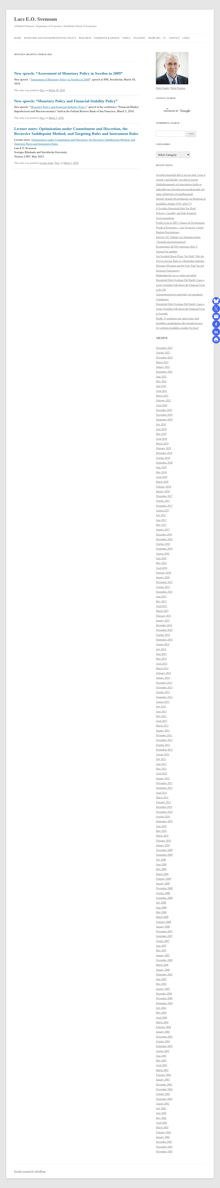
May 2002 (161, 1118)
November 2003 (164, 1036)
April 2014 (161, 663)
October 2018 (163, 457)
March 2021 (162, 395)
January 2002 (163, 1137)
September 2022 (164, 371)
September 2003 (164, 1046)
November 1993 (164, 1151)
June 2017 (161, 520)
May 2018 (161, 472)
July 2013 (161, 706)
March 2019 (162, 443)
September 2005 (164, 974)
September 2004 (164, 1003)
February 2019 (163, 448)
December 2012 (164, 735)
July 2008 (161, 902)
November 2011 (164, 783)
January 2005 (163, 988)
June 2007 (161, 945)
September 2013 (164, 697)
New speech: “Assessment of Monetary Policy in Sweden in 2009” (68, 73)
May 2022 (161, 381)
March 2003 (162, 1070)
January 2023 (163, 367)
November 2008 (164, 888)
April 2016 (161, 568)
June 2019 (161, 429)
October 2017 (163, 500)
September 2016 (164, 548)
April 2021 (161, 391)
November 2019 (164, 414)
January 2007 (163, 955)
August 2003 (162, 1051)
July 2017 (161, 515)
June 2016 (161, 558)
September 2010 (164, 821)
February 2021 (163, 400)
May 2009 (161, 869)
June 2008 (161, 907)
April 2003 (161, 1065)
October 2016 (163, 544)
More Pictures (178, 88)
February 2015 (163, 615)
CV (164, 38)
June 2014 (161, 654)
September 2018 (164, 462)
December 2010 (164, 807)
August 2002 (162, 1103)
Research (85, 38)
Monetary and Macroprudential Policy (50, 38)
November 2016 (164, 539)
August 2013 (162, 701)
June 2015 (161, 596)
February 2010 (163, 840)
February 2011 (163, 802)
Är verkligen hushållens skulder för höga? (177, 327)
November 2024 (164, 357)
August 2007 (162, 941)
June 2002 (161, 1113)
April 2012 (161, 773)
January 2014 (163, 677)
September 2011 (164, 787)
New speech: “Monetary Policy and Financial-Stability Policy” (66, 101)
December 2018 (164, 453)
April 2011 (161, 792)
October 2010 (163, 816)
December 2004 (164, 993)
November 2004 (164, 998)
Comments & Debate (107, 38)
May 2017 (161, 524)
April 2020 (161, 405)
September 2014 (164, 639)
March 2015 (162, 610)
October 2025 (163, 352)
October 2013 (163, 692)
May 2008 (161, 912)
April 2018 (161, 477)
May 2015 (161, 601)
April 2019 (161, 438)
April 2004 (161, 1017)
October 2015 (163, 587)
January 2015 (163, 620)
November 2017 (164, 496)
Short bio (154, 38)
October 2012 (163, 745)
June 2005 (161, 979)
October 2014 (163, 634)
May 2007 (161, 950)
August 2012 (162, 754)
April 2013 (161, 720)
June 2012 (161, 764)
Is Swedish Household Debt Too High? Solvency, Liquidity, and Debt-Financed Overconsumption (176, 213)
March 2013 (162, 725)
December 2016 (164, 534)
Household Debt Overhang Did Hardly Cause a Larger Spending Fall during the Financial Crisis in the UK (180, 285)
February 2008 (163, 921)
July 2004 (161, 1008)
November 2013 (164, 687)
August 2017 (162, 510)
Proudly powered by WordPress (30, 1171)
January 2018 (163, 491)
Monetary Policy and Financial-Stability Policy (58, 107)
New (42, 90)
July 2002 (161, 1108)
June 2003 (161, 1055)
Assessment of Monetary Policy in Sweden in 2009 (60, 79)
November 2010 (164, 811)
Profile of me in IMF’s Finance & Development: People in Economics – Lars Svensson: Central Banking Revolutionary (180, 227)
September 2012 (164, 749)
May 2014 (161, 658)
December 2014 (164, 625)
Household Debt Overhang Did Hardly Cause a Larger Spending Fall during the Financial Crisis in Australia (180, 309)
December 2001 (164, 1141)
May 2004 (161, 1012)
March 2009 (162, 874)
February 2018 (163, 486)
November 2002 (164, 1089)
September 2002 (164, 1098)
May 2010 (161, 831)
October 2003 (163, 1041)
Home (17, 38)
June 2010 (161, 826)
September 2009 (164, 854)
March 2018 (162, 481)
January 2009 (163, 883)
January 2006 (163, 969)
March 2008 (162, 917)
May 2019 (161, 433)
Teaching (139, 38)
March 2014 (162, 668)
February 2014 (163, 673)
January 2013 (163, 730)
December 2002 (164, 1084)
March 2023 (162, 362)
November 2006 (164, 960)
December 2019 (164, 410)
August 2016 (162, 553)
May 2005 (161, 983)
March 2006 (162, 964)
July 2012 (161, 759)
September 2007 (164, 936)
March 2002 (162, 1127)
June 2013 (161, 711)
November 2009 (164, 850)
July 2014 (161, 649)
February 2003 (163, 1074)
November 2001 (164, 1146)
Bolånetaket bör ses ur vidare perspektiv (176, 275)
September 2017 (164, 505)
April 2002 (161, 1122)
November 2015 (164, 582)
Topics (126, 38)
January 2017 (163, 529)
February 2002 (163, 1132)
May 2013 (161, 716)
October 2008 (163, 893)
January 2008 (163, 926)
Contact (174, 38)
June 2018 (161, 467)
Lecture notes (46, 163)
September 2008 (164, 897)
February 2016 (163, 572)
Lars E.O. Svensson (35, 19)
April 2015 (161, 606)
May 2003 (161, 1060)
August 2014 (162, 644)
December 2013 (164, 682)
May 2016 (161, 563)
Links (185, 38)
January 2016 (163, 577)
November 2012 (164, 740)
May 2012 (161, 768)
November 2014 (164, 630)
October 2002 (163, 1094)
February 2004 (163, 1027)
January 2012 (163, 778)
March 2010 (162, 835)
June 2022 (161, 376)
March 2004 (162, 1022)
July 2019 (161, 424)
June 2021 (161, 386)
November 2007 (164, 931)
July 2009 (161, 859)
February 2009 (163, 878)
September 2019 (164, 419)
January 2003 (163, 1079)
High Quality (162, 88)
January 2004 (163, 1031)
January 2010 (163, 845)
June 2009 (161, 864)
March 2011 (162, 797)
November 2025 (164, 347)
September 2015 (164, 591)
